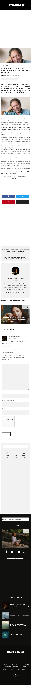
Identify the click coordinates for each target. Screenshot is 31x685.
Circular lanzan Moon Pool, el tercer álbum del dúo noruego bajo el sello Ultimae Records (15, 257)
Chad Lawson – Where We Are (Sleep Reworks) (19, 605)
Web (3, 408)
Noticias (4, 78)
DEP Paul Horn (7, 187)
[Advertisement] (15, 28)
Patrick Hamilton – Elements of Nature (18, 624)
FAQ (27, 665)
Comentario (6, 361)
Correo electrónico (8, 400)
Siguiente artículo (15, 254)
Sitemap (24, 666)
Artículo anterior (15, 247)
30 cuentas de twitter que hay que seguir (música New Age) (15, 250)
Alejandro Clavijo (8, 75)
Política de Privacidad (10, 663)
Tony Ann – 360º (16, 634)
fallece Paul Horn (17, 187)
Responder (6, 346)
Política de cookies (9, 665)
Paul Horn (12, 188)
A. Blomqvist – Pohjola (19, 615)
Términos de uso (23, 663)
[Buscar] (26, 446)
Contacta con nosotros (12, 666)
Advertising (20, 665)
